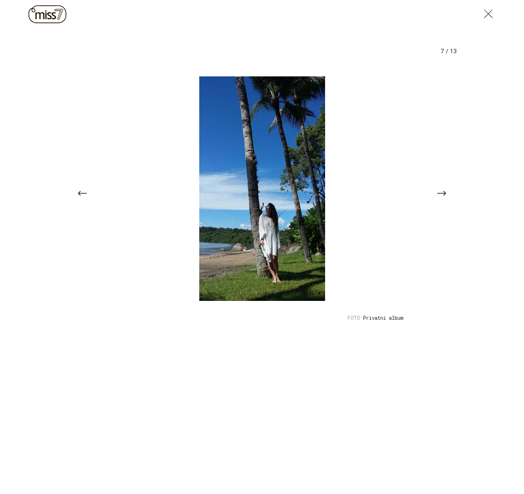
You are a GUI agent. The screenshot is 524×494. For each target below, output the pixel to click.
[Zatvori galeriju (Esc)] (488, 12)
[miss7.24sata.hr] (49, 14)
